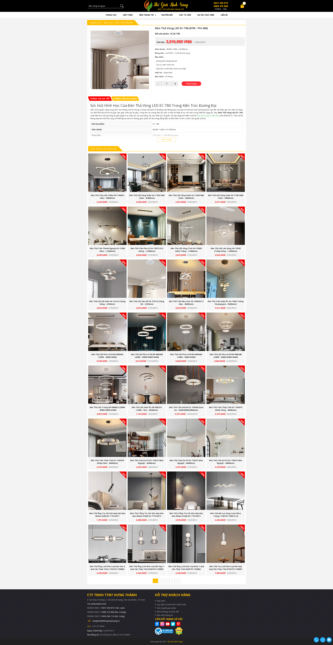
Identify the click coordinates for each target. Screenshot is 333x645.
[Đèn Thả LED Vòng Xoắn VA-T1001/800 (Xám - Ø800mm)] (225, 172)
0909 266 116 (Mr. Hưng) (113, 616)
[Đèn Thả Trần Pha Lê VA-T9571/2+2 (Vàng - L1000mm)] (147, 226)
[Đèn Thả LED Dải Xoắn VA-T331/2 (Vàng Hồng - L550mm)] (107, 278)
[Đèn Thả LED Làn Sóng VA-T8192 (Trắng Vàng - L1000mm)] (225, 226)
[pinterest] (178, 624)
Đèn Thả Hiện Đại (124, 22)
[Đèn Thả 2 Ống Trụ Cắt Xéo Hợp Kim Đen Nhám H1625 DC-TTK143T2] (147, 490)
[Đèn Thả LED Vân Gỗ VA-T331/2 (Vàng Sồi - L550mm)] (147, 278)
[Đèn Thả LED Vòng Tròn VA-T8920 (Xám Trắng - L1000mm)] (186, 226)
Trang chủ (110, 15)
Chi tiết (106, 226)
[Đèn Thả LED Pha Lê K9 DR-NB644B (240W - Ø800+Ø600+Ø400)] (225, 332)
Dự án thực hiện (205, 15)
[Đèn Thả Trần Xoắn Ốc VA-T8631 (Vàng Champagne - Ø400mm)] (225, 278)
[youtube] (168, 624)
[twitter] (173, 624)
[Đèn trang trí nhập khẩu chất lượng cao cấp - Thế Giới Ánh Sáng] (166, 6)
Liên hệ (224, 15)
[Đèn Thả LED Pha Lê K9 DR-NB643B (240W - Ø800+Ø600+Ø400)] (147, 332)
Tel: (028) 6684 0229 (96, 603)
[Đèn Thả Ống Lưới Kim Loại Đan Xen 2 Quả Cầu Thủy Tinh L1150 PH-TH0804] (107, 544)
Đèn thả (108, 22)
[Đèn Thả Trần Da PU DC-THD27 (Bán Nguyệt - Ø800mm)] (225, 438)
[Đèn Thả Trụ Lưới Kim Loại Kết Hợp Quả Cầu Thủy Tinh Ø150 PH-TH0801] (225, 544)
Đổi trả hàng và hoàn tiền (168, 611)
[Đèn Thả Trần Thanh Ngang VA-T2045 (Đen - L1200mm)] (107, 226)
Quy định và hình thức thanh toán (171, 604)
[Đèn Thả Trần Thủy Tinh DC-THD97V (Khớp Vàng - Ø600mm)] (225, 384)
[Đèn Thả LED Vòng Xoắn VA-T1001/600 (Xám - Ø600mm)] (186, 172)
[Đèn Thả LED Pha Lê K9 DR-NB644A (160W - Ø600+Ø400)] (186, 332)
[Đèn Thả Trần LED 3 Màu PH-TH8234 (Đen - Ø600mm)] (107, 172)
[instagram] (162, 624)
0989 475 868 (221, 6)
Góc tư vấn (185, 15)
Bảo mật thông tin (165, 615)
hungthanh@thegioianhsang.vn (106, 621)
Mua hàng (108, 226)
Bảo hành (161, 600)
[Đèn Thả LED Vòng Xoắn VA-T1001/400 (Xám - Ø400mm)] (147, 172)
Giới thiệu (128, 15)
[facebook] (157, 624)
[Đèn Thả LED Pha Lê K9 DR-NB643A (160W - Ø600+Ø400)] (107, 332)
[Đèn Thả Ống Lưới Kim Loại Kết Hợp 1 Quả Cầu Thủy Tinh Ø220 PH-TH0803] (147, 544)
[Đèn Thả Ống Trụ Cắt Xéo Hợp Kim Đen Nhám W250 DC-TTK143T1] (107, 490)
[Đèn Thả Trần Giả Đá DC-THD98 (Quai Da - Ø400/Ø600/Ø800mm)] (186, 384)
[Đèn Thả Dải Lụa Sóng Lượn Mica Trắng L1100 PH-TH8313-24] (225, 490)
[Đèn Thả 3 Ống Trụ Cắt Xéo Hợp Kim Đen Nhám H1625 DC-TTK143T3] (186, 490)
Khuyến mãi (167, 15)
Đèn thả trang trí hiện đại (207, 115)
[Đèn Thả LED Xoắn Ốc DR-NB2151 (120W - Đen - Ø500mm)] (147, 384)
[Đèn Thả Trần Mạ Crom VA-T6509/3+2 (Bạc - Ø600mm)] (186, 278)
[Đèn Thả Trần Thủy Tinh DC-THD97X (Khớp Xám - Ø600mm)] (107, 438)
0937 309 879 (221, 3)
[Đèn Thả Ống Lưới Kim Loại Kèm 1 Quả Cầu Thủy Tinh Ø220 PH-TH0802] (186, 544)
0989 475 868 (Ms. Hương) (114, 612)
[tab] (100, 98)
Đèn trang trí (146, 15)
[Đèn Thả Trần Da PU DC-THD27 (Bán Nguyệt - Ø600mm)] (186, 438)
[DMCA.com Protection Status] (177, 631)
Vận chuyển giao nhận (166, 608)
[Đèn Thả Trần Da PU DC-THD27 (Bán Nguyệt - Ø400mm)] (147, 438)
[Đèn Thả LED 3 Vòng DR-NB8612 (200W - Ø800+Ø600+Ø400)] (107, 384)
